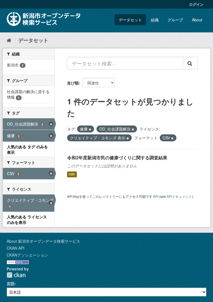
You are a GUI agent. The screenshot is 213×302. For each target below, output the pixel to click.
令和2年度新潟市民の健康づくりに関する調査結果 (117, 157)
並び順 (73, 83)
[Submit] (190, 63)
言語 (10, 283)
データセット (130, 19)
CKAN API (15, 248)
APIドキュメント (179, 196)
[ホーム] (9, 39)
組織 (155, 19)
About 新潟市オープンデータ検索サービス (43, 241)
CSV (72, 174)
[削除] (90, 129)
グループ (175, 19)
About (197, 19)
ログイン (196, 4)
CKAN (16, 275)
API (155, 196)
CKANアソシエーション (27, 255)
